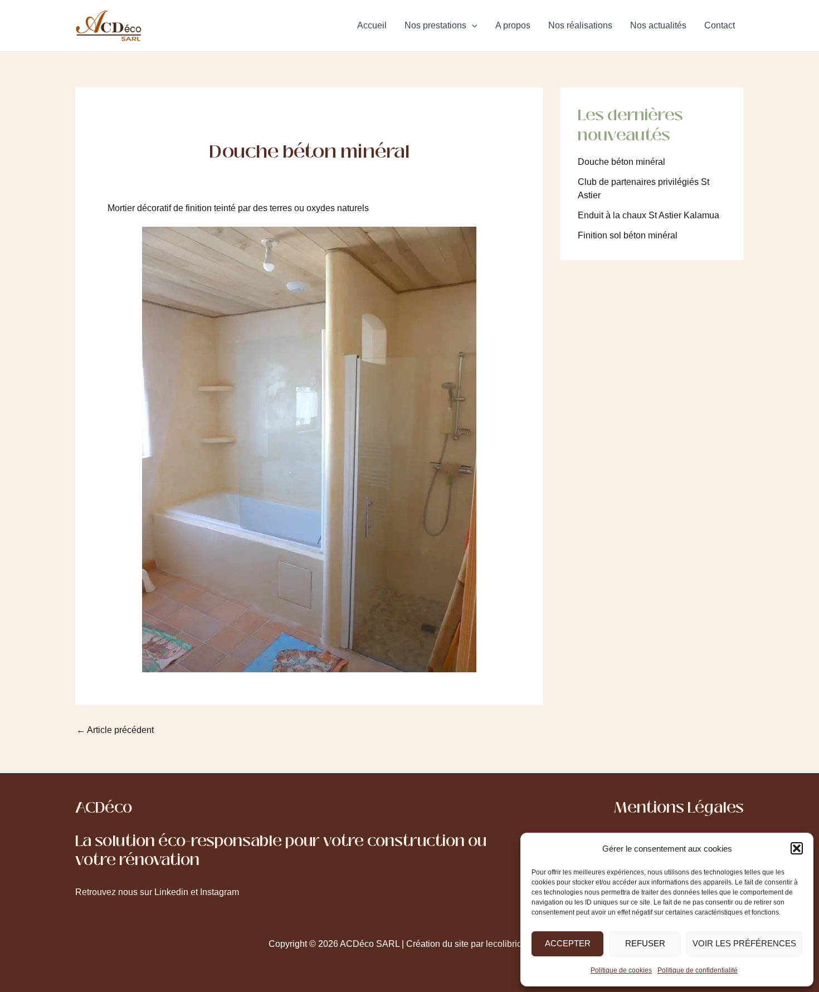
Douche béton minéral (621, 162)
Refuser (645, 943)
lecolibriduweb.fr (518, 944)
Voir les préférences (744, 943)
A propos (512, 25)
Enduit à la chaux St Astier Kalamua (648, 215)
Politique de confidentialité (697, 970)
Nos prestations (435, 25)
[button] (796, 848)
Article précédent (115, 730)
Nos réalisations (580, 25)
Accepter (568, 943)
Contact (719, 25)
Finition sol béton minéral (627, 235)
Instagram (219, 892)
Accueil (372, 25)
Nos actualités (658, 25)
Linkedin (171, 892)
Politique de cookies (621, 970)
